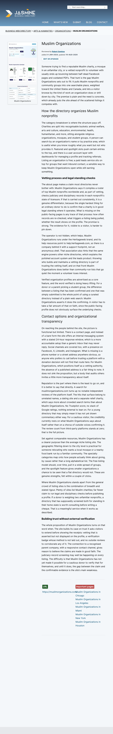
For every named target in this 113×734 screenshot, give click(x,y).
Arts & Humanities (43, 31)
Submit (77, 22)
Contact (102, 22)
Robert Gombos (58, 51)
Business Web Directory (18, 31)
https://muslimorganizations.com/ (59, 591)
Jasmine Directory (21, 13)
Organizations (63, 31)
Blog (89, 22)
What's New (61, 22)
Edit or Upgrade (50, 59)
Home (45, 22)
